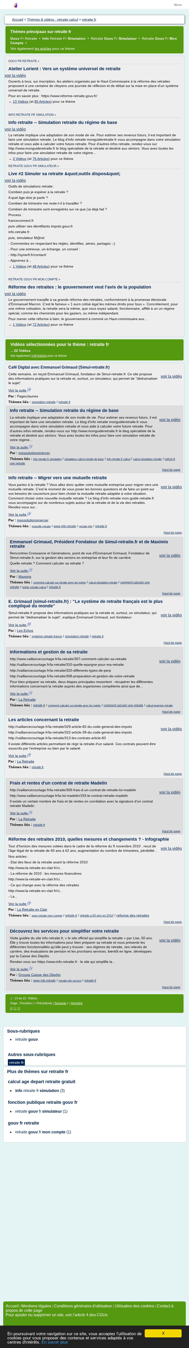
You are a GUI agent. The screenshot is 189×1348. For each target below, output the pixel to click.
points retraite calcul (34, 587)
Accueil (12, 1306)
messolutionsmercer (34, 453)
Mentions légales (36, 1306)
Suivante (60, 1003)
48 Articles (40, 266)
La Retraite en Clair (32, 909)
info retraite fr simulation (47, 459)
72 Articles (40, 324)
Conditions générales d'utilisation (83, 1306)
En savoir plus (55, 1342)
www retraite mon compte (47, 915)
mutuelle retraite (41, 526)
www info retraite (65, 526)
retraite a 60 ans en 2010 (96, 915)
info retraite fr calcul (118, 459)
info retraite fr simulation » (32, 115)
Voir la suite (17, 390)
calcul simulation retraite (147, 459)
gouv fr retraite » (23, 61)
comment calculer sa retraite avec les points (59, 582)
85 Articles (42, 101)
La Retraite (27, 699)
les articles (43, 49)
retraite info (85, 526)
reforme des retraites (132, 915)
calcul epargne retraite (159, 705)
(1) (41, 1111)
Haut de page (171, 470)
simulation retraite (44, 402)
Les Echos (25, 630)
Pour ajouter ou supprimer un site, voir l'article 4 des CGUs (57, 1315)
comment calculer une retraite (123, 705)
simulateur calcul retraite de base (84, 459)
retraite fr (64, 402)
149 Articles (39, 356)
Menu (178, 5)
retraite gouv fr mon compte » (34, 279)
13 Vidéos (20, 101)
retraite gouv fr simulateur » (33, 166)
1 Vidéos (19, 266)
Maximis (24, 577)
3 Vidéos (19, 159)
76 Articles (40, 159)
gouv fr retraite (23, 1123)
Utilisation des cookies (134, 1306)
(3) (40, 1091)
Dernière (77, 1003)
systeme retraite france (47, 636)
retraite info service (70, 980)
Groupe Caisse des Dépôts (39, 975)
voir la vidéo (15, 75)
